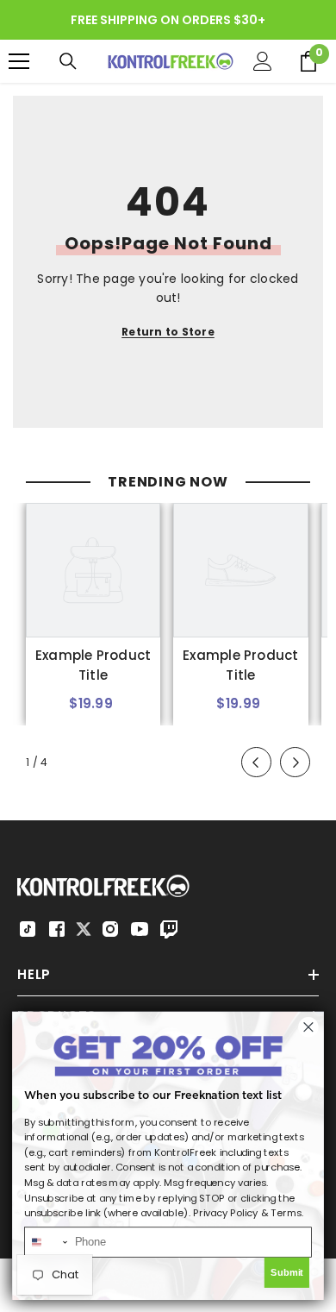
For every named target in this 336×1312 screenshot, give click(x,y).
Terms (286, 1213)
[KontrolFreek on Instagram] (110, 929)
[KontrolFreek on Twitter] (83, 927)
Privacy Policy (225, 1213)
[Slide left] (256, 762)
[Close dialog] (309, 1027)
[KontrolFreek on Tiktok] (27, 929)
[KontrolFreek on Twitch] (169, 929)
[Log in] (262, 61)
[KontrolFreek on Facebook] (57, 929)
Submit (287, 1272)
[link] (93, 666)
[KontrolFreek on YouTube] (139, 929)
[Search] (68, 61)
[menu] (19, 61)
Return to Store (168, 331)
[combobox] (47, 1242)
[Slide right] (295, 762)
